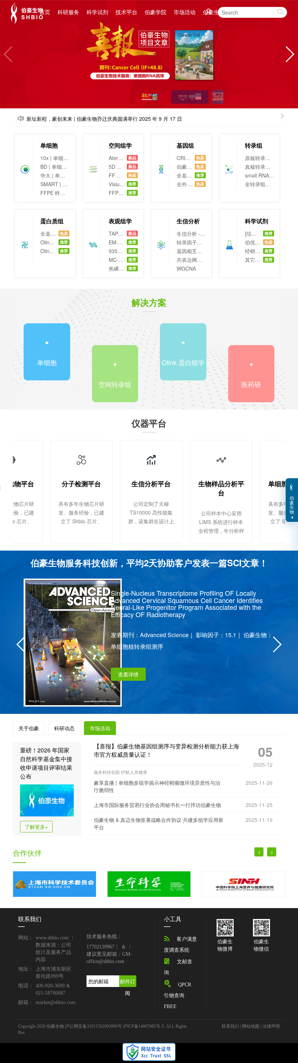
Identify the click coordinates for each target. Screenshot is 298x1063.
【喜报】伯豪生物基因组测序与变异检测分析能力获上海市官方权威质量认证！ (166, 750)
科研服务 (68, 12)
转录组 (253, 145)
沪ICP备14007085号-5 (143, 1026)
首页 (44, 12)
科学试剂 (97, 12)
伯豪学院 (155, 12)
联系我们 (230, 1026)
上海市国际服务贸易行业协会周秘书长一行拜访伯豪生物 (157, 804)
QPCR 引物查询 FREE (177, 995)
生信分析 (188, 221)
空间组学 (120, 145)
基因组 (185, 145)
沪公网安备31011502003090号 (93, 1026)
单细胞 (49, 145)
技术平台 (126, 12)
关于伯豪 (29, 728)
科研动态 (64, 728)
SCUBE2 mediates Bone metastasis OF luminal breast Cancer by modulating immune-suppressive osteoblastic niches (192, 599)
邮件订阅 (127, 982)
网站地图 (250, 1026)
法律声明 (271, 1026)
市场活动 (185, 12)
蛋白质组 (52, 221)
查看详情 (128, 667)
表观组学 (120, 221)
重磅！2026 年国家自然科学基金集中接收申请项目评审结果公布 (46, 763)
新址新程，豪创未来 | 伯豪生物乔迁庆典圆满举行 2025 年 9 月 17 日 (104, 118)
